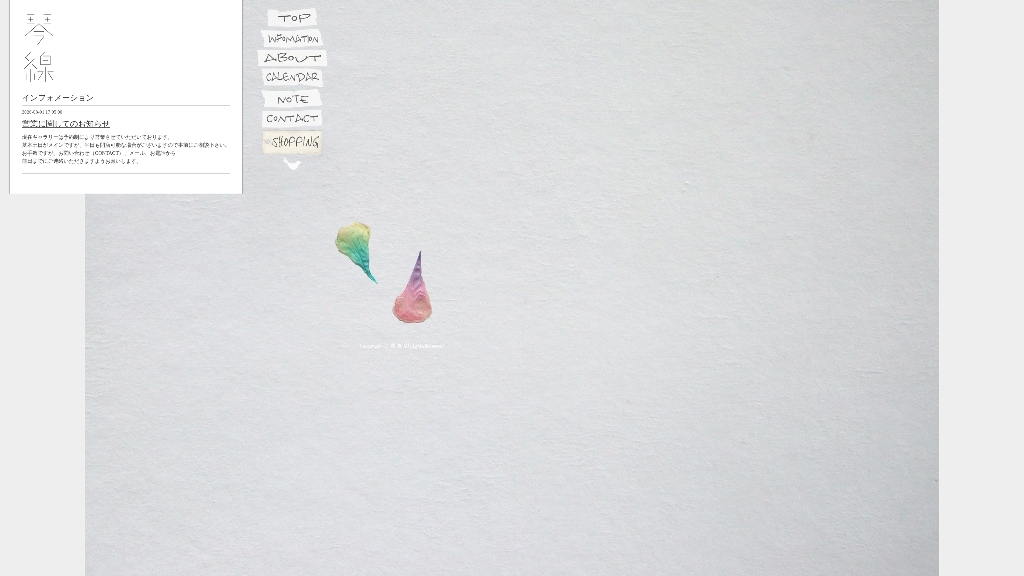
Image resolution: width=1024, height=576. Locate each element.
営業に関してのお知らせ (66, 123)
